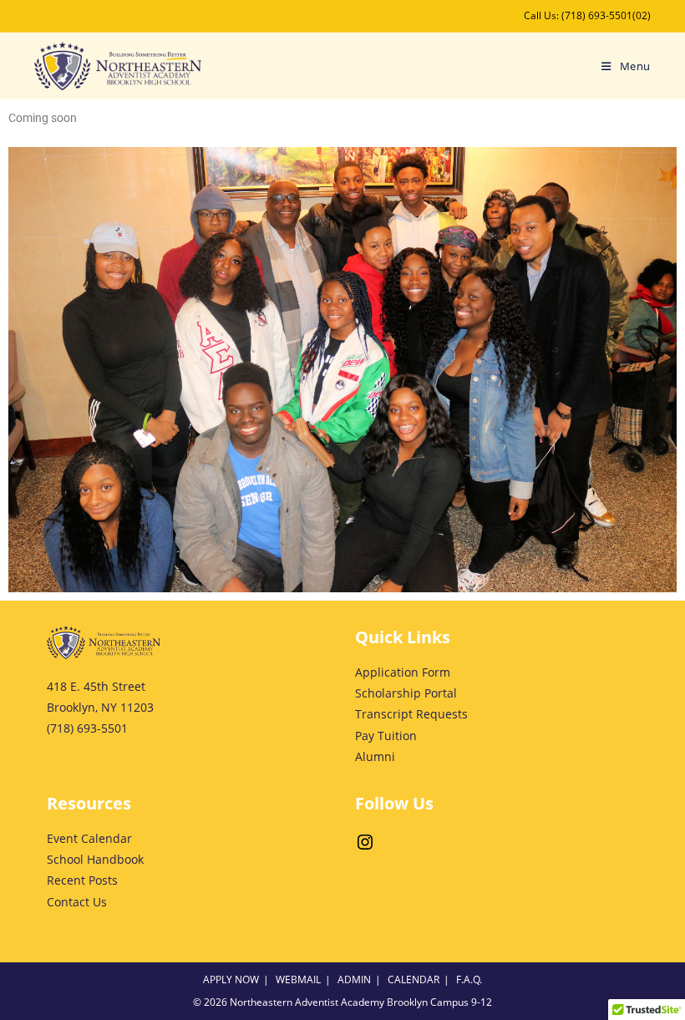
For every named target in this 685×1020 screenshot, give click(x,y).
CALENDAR (413, 979)
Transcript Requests (411, 714)
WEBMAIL (298, 979)
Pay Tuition (386, 735)
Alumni (375, 756)
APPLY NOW (231, 979)
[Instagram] (365, 847)
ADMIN (354, 979)
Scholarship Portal (406, 693)
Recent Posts (82, 880)
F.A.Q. (469, 979)
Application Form (402, 672)
